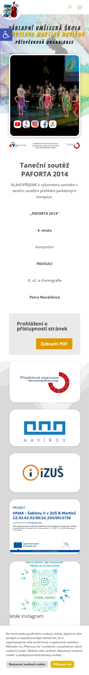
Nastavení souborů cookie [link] (27, 664)
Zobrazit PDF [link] (54, 344)
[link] (6, 34)
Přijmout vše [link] (62, 664)
